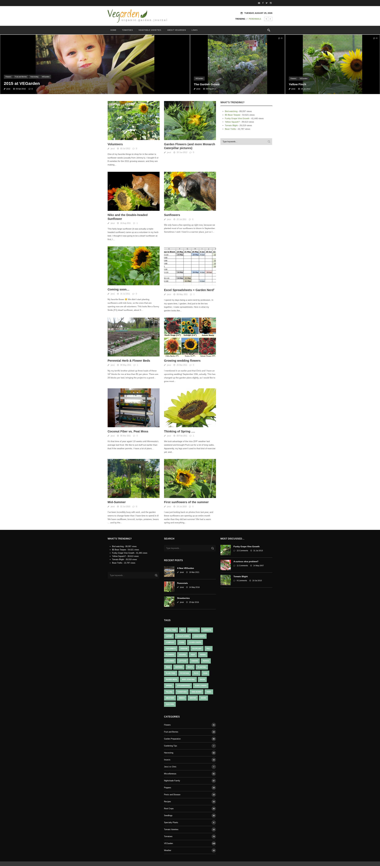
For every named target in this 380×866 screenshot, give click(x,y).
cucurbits (171, 648)
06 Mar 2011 (125, 436)
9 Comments (242, 581)
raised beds (171, 679)
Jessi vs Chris (170, 767)
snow (202, 679)
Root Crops (169, 808)
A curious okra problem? (245, 561)
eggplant (197, 648)
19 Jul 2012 (305, 89)
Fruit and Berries (21, 77)
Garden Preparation (172, 739)
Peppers (179, 667)
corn (181, 642)
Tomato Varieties (171, 829)
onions (194, 661)
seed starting (188, 679)
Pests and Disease (172, 794)
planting (202, 667)
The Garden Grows (207, 84)
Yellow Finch (297, 84)
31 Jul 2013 (258, 551)
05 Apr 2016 (21, 89)
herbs (203, 655)
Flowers (8, 77)
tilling (169, 692)
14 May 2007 (258, 566)
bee (182, 630)
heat (193, 655)
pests (190, 667)
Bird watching (231, 111)
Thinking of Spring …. (179, 431)
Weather (167, 850)
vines (208, 692)
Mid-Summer (117, 502)
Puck (196, 673)
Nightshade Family (172, 781)
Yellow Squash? (232, 122)
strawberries (183, 686)
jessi (8, 89)
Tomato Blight (231, 125)
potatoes (184, 673)
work (203, 698)
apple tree (171, 630)
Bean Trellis (230, 129)
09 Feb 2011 (182, 436)
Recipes (167, 801)
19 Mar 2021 (194, 572)
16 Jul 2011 (125, 294)
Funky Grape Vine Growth (237, 118)
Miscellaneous (170, 774)
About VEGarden (176, 30)
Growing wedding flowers (182, 360)
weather (170, 698)
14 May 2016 (194, 587)
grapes (182, 655)
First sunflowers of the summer (186, 502)
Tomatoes (127, 30)
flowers (170, 655)
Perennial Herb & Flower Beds (129, 360)
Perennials (255, 19)
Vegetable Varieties (149, 30)
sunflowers (200, 686)
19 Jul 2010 (182, 506)
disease (183, 648)
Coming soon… (118, 289)
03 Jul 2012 (125, 148)
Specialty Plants (171, 822)
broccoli (193, 630)
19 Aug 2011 (125, 223)
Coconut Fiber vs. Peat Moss (128, 431)
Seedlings (168, 815)
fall (208, 648)
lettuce (182, 661)
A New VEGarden (185, 568)
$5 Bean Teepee (232, 115)
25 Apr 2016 (194, 602)
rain (205, 673)
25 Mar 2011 (182, 365)
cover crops (195, 642)
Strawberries (183, 598)
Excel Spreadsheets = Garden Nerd (189, 290)
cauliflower (183, 636)
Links (195, 30)
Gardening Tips (170, 746)
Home (113, 30)
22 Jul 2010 (125, 506)
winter (193, 698)
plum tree (170, 673)
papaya (206, 661)
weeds (182, 698)
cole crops (199, 636)
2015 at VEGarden (22, 83)
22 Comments (242, 551)
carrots (207, 630)
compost (170, 642)
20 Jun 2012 (182, 152)
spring (169, 686)
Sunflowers (172, 215)
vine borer (196, 692)
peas (168, 667)
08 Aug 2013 (211, 89)
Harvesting (34, 77)
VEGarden (45, 77)
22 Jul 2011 (181, 219)
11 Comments (242, 566)
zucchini (170, 704)
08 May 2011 (182, 294)
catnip (169, 636)
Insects (167, 760)
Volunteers (115, 144)
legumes (170, 661)
